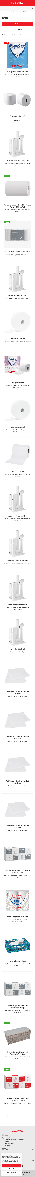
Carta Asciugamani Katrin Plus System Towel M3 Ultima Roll (17, 206)
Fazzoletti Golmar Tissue (17, 961)
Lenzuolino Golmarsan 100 (17, 605)
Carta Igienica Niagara (17, 338)
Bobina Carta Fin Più (18, 472)
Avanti (20, 29)
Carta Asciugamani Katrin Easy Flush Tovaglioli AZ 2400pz (17, 871)
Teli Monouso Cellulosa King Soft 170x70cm (17, 737)
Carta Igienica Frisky (17, 383)
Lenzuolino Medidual (17, 649)
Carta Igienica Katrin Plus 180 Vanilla (17, 251)
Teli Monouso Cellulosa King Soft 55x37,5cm (17, 827)
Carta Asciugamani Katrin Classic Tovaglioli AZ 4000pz (17, 1099)
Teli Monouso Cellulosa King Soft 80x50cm (17, 782)
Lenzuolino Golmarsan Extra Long (17, 160)
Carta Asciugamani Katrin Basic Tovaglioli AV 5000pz (17, 1053)
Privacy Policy (15, 1161)
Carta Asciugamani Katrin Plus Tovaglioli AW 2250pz (17, 1007)
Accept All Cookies (11, 1172)
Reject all (11, 1168)
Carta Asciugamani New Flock (17, 917)
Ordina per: (5, 35)
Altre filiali (7, 1141)
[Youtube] (22, 1166)
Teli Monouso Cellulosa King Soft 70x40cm (17, 693)
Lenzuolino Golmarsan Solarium (17, 560)
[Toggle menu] (2, 3)
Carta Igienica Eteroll (17, 427)
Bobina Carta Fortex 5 (17, 116)
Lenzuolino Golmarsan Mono (17, 516)
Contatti (6, 1135)
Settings (11, 1165)
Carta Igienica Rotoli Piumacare (17, 72)
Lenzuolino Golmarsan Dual (17, 296)
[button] (17, 24)
